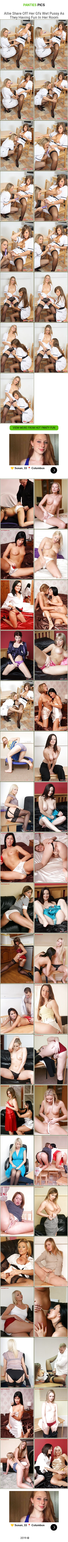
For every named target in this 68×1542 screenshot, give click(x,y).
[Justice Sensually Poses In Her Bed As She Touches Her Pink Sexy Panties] (51, 655)
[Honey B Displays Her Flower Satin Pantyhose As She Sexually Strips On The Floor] (51, 1009)
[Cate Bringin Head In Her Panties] (17, 504)
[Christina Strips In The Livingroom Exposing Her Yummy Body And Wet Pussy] (51, 1413)
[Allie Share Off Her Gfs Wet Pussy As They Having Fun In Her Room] (17, 706)
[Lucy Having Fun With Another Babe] (51, 958)
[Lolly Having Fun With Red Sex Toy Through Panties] (17, 554)
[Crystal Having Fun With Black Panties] (51, 857)
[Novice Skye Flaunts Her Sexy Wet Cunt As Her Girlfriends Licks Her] (51, 605)
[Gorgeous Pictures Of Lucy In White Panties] (17, 1261)
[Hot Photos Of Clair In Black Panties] (17, 1362)
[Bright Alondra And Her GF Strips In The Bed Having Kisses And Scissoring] (51, 1463)
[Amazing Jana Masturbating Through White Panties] (51, 1110)
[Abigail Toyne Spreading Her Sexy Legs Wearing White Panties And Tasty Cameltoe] (17, 1312)
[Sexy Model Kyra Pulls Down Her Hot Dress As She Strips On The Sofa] (17, 1059)
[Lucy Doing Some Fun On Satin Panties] (17, 605)
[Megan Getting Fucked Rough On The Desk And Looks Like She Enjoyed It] (17, 1009)
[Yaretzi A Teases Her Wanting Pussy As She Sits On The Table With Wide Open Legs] (17, 1211)
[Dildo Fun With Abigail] (17, 1463)
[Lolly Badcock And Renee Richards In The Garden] (51, 706)
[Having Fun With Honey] (51, 756)
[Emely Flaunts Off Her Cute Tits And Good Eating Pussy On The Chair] (51, 1211)
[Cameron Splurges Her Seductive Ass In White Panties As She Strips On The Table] (51, 504)
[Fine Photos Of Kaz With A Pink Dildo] (51, 554)
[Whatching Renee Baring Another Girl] (51, 1160)
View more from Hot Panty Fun (34, 427)
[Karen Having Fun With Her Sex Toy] (17, 908)
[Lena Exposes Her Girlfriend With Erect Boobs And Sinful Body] (17, 1110)
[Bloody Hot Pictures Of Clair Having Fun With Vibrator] (17, 807)
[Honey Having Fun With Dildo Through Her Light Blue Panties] (51, 908)
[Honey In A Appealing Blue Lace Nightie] (51, 807)
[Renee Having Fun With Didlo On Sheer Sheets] (17, 655)
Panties (34, 5)
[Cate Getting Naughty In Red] (17, 958)
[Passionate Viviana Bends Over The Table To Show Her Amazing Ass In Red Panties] (51, 1059)
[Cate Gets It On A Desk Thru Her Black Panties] (51, 1362)
